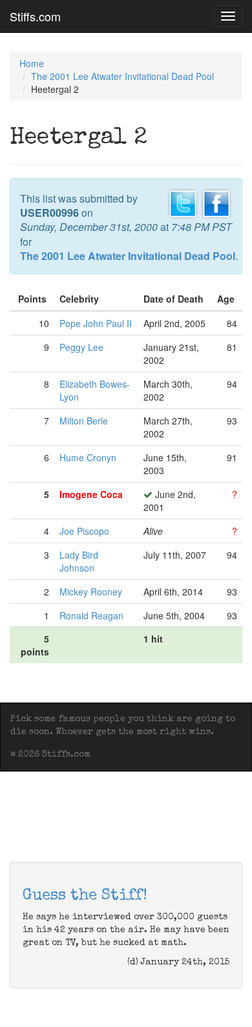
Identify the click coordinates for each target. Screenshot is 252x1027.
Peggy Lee (81, 347)
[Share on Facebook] (216, 201)
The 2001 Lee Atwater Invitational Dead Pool (122, 76)
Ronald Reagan (91, 615)
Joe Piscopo (84, 530)
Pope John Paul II (95, 323)
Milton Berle (83, 420)
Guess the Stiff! (85, 896)
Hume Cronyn (87, 457)
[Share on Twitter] (182, 201)
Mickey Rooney (90, 591)
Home (31, 63)
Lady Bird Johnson (78, 561)
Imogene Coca (91, 494)
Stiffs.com (35, 16)
